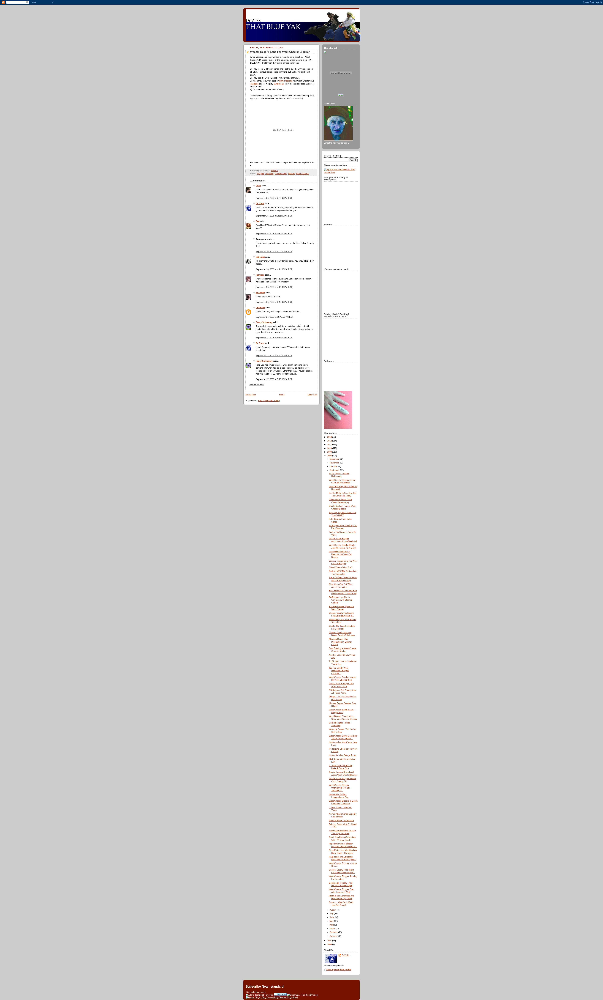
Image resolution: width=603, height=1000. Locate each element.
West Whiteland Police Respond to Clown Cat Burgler (340, 554)
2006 (329, 944)
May (332, 921)
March (333, 929)
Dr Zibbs (260, 204)
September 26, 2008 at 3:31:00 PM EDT (274, 216)
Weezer (291, 174)
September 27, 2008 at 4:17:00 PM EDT (274, 338)
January (333, 936)
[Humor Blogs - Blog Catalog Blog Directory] (266, 997)
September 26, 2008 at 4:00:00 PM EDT (274, 251)
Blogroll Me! (292, 997)
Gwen (258, 186)
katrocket (260, 257)
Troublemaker (281, 174)
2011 (329, 445)
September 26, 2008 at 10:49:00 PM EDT (274, 317)
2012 (329, 441)
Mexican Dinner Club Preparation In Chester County (340, 642)
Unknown (260, 308)
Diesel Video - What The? (340, 567)
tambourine (279, 84)
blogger (260, 174)
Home (282, 395)
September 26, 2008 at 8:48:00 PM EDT (274, 302)
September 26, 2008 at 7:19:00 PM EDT (274, 287)
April (332, 925)
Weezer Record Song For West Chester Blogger (280, 51)
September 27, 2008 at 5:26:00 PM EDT (274, 379)
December (335, 459)
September (335, 470)
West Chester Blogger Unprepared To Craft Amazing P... (339, 788)
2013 (329, 437)
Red (258, 221)
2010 (329, 448)
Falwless (260, 275)
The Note (254, 84)
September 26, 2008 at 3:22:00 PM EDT (274, 198)
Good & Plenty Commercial (341, 820)
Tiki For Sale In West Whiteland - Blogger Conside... (339, 671)
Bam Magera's (286, 81)
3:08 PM (274, 171)
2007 (329, 941)
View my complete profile (338, 970)
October (333, 467)
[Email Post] (279, 171)
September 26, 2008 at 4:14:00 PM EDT (274, 269)
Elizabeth (260, 293)
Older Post (312, 395)
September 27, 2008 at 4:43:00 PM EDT (274, 355)
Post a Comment (256, 385)
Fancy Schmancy (264, 322)
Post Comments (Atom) (269, 401)
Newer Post (250, 395)
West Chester (302, 174)
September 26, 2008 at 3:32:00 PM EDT (274, 234)
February (334, 932)
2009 (329, 452)
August (333, 910)
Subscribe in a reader (256, 992)
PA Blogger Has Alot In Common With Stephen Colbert (340, 600)
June (332, 917)
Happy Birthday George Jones (342, 755)
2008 (329, 456)
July (332, 913)
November (335, 463)
